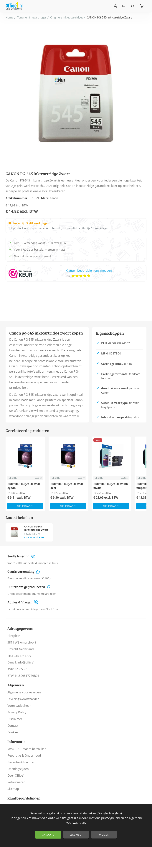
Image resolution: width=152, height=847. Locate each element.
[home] (9, 17)
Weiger (103, 834)
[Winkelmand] (141, 6)
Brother (13, 477)
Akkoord (48, 834)
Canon (54, 198)
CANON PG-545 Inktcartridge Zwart (36, 528)
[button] (25, 506)
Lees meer (76, 834)
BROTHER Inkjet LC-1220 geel (66, 486)
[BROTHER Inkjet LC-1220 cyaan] (25, 456)
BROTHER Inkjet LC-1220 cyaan (23, 486)
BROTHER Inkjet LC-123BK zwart (110, 486)
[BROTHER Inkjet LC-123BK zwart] (111, 456)
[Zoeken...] (132, 6)
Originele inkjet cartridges (66, 17)
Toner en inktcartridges (32, 17)
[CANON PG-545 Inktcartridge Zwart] (14, 532)
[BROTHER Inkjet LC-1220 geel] (68, 456)
